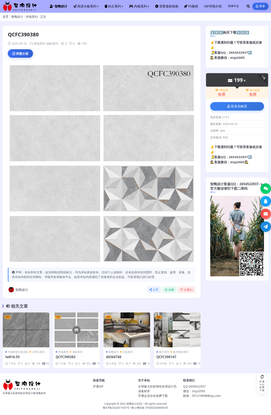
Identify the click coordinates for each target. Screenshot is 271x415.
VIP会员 (223, 90)
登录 (262, 6)
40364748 (113, 357)
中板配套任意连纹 (18, 352)
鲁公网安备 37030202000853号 (150, 408)
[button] (265, 188)
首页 (5, 17)
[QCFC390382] (76, 329)
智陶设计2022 (134, 403)
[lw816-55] (26, 329)
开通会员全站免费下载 (153, 396)
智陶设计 (17, 17)
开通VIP (98, 386)
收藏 (171, 289)
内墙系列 (32, 17)
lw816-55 (12, 357)
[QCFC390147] (177, 329)
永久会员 (255, 90)
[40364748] (127, 329)
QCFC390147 (166, 357)
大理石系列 (38, 352)
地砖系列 (52, 43)
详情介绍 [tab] (22, 53)
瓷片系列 (164, 352)
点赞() (188, 289)
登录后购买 (239, 106)
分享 (156, 289)
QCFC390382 (66, 357)
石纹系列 (128, 352)
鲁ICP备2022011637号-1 (117, 408)
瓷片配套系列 (180, 352)
